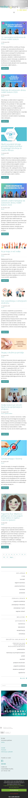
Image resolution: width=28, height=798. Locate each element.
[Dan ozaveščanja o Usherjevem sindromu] (14, 292)
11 (7, 557)
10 (4, 557)
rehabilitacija (21, 630)
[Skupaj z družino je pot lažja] (14, 343)
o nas (23, 576)
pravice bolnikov (20, 586)
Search (24, 685)
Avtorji (2, 742)
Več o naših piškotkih (14, 796)
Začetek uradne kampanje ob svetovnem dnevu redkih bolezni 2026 (13, 202)
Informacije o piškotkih (7, 751)
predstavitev (21, 649)
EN (26, 2)
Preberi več (5, 68)
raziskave (22, 589)
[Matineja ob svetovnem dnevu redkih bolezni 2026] (14, 80)
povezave (22, 592)
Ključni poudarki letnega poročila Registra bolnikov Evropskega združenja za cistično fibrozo (11, 147)
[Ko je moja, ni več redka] (14, 244)
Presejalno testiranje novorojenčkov (16, 645)
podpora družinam (19, 662)
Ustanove (20, 621)
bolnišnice (21, 623)
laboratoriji (21, 627)
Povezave (3, 750)
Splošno (20, 573)
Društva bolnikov (15, 639)
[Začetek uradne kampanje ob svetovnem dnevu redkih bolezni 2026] (14, 190)
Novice (2, 43)
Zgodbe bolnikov (8, 413)
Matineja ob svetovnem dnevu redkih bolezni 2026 (13, 91)
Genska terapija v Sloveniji (11, 458)
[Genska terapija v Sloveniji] (14, 448)
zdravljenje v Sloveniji (18, 604)
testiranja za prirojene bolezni (15, 652)
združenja (22, 633)
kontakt (22, 579)
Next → (12, 557)
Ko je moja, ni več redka (10, 251)
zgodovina (21, 672)
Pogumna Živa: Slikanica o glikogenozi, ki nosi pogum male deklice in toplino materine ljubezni (12, 516)
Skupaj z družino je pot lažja (12, 352)
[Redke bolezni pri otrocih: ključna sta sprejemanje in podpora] (14, 394)
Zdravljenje (18, 598)
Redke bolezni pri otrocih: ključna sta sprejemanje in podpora (11, 407)
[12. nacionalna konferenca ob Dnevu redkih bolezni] (14, 28)
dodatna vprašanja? (19, 669)
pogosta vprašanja (19, 601)
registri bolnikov (20, 582)
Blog (22, 678)
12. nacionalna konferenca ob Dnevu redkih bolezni (13, 38)
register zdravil (20, 611)
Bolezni (21, 617)
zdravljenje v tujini (19, 608)
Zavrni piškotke (14, 793)
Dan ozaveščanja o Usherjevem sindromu (14, 302)
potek (23, 656)
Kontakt (22, 2)
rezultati (22, 659)
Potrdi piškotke (14, 790)
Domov (16, 2)
